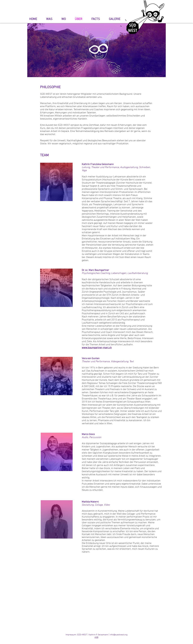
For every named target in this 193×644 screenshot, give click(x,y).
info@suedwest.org (118, 634)
